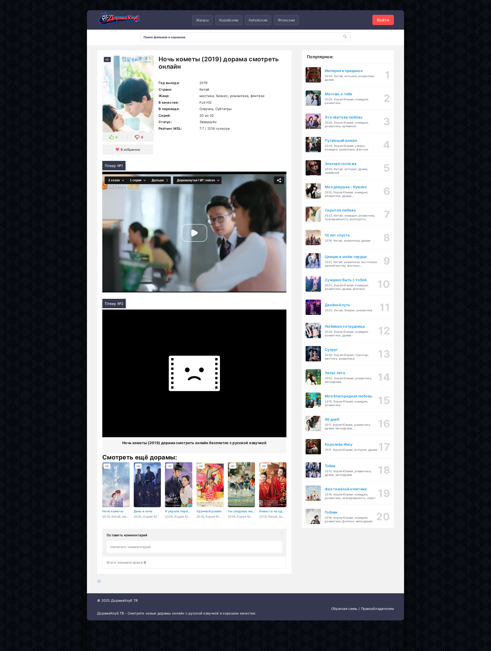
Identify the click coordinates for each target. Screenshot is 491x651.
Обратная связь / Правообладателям (362, 609)
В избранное (130, 149)
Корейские (229, 20)
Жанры (202, 20)
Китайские (258, 20)
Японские (286, 20)
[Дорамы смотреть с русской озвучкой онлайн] (122, 20)
